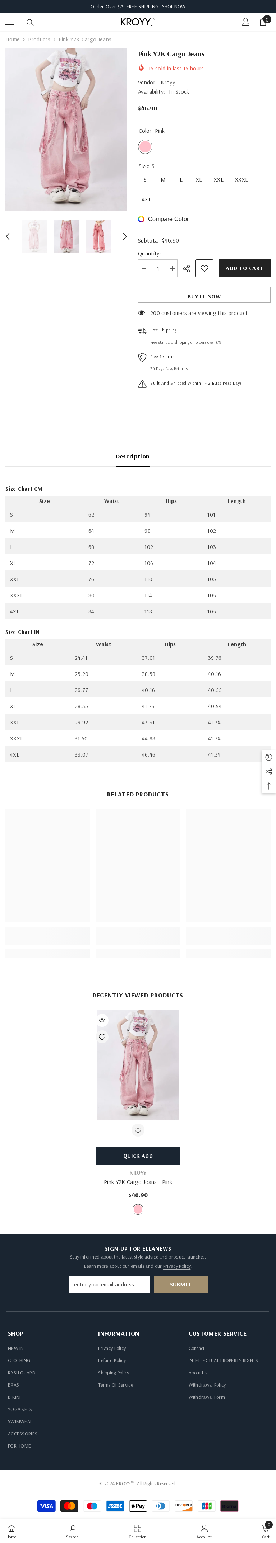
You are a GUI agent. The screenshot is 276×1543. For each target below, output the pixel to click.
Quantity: (149, 253)
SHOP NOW (173, 6)
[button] (7, 236)
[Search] (30, 22)
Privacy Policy (176, 1266)
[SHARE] (189, 268)
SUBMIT (181, 1284)
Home (12, 39)
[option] (66, 129)
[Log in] (246, 22)
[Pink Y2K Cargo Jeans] (138, 1065)
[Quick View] (102, 1020)
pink (138, 1209)
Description (133, 456)
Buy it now (204, 296)
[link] (47, 940)
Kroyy (168, 82)
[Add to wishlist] (204, 268)
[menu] (9, 22)
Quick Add (138, 1155)
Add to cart (245, 268)
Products (39, 39)
